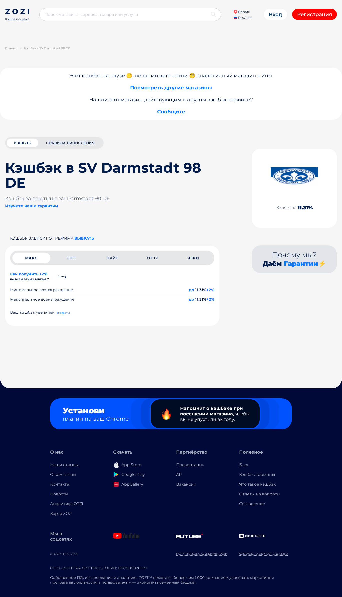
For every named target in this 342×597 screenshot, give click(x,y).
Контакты (60, 484)
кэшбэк (22, 143)
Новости (59, 494)
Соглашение (252, 503)
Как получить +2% (29, 276)
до (191, 289)
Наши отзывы (64, 464)
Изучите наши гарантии (31, 206)
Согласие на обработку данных (263, 553)
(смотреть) (63, 312)
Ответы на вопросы (259, 494)
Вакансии (186, 484)
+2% (210, 289)
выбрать (84, 238)
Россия (243, 12)
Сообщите (171, 112)
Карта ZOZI (61, 513)
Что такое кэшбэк (257, 484)
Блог (244, 464)
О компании (63, 474)
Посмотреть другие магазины (171, 88)
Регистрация (314, 14)
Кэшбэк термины (257, 474)
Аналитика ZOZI (66, 503)
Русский (244, 17)
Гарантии (301, 264)
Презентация (190, 464)
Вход (275, 14)
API (179, 474)
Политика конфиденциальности (201, 553)
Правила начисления (70, 143)
